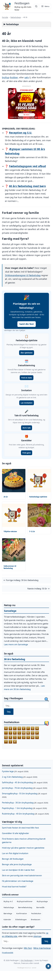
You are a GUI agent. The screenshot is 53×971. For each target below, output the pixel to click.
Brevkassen (35, 919)
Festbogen (22, 3)
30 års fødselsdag (14, 659)
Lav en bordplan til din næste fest (18, 869)
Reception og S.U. (20, 132)
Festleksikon (36, 913)
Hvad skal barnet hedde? (14, 886)
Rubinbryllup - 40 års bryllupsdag (18, 813)
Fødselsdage (15, 17)
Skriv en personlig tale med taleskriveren (22, 875)
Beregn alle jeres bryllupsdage (17, 864)
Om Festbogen (27, 960)
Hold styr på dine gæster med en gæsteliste (23, 847)
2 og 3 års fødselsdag (12, 776)
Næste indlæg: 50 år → (38, 588)
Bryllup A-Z (8, 901)
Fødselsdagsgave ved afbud (27, 166)
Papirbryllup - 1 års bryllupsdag (17, 808)
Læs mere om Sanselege (16, 644)
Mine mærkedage (42, 948)
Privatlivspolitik (7, 952)
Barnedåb (40, 907)
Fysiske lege (8, 771)
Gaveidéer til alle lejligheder (15, 833)
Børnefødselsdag (25, 907)
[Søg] (36, 6)
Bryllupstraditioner (25, 901)
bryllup (5, 77)
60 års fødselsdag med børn (27, 186)
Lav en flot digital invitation (15, 853)
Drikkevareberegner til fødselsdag (23, 275)
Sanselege (10, 610)
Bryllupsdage (42, 901)
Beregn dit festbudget (12, 858)
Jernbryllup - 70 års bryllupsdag (17, 787)
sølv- (26, 77)
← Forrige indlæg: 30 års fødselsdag (20, 580)
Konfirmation (21, 913)
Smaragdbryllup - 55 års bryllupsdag (19, 793)
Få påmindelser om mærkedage (17, 881)
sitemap (37, 936)
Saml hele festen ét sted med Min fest (20, 827)
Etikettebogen (21, 919)
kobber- (14, 77)
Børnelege (8, 913)
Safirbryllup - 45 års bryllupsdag (17, 782)
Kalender (7, 919)
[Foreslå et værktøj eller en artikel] (48, 966)
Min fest (28, 948)
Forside (5, 17)
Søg (8, 711)
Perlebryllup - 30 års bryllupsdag (17, 802)
